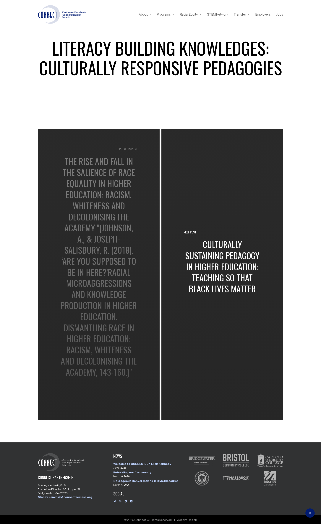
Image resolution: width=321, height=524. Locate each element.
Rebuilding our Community (132, 472)
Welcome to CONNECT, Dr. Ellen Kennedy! (142, 464)
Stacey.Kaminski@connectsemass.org (65, 497)
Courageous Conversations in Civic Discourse (146, 481)
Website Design (187, 520)
